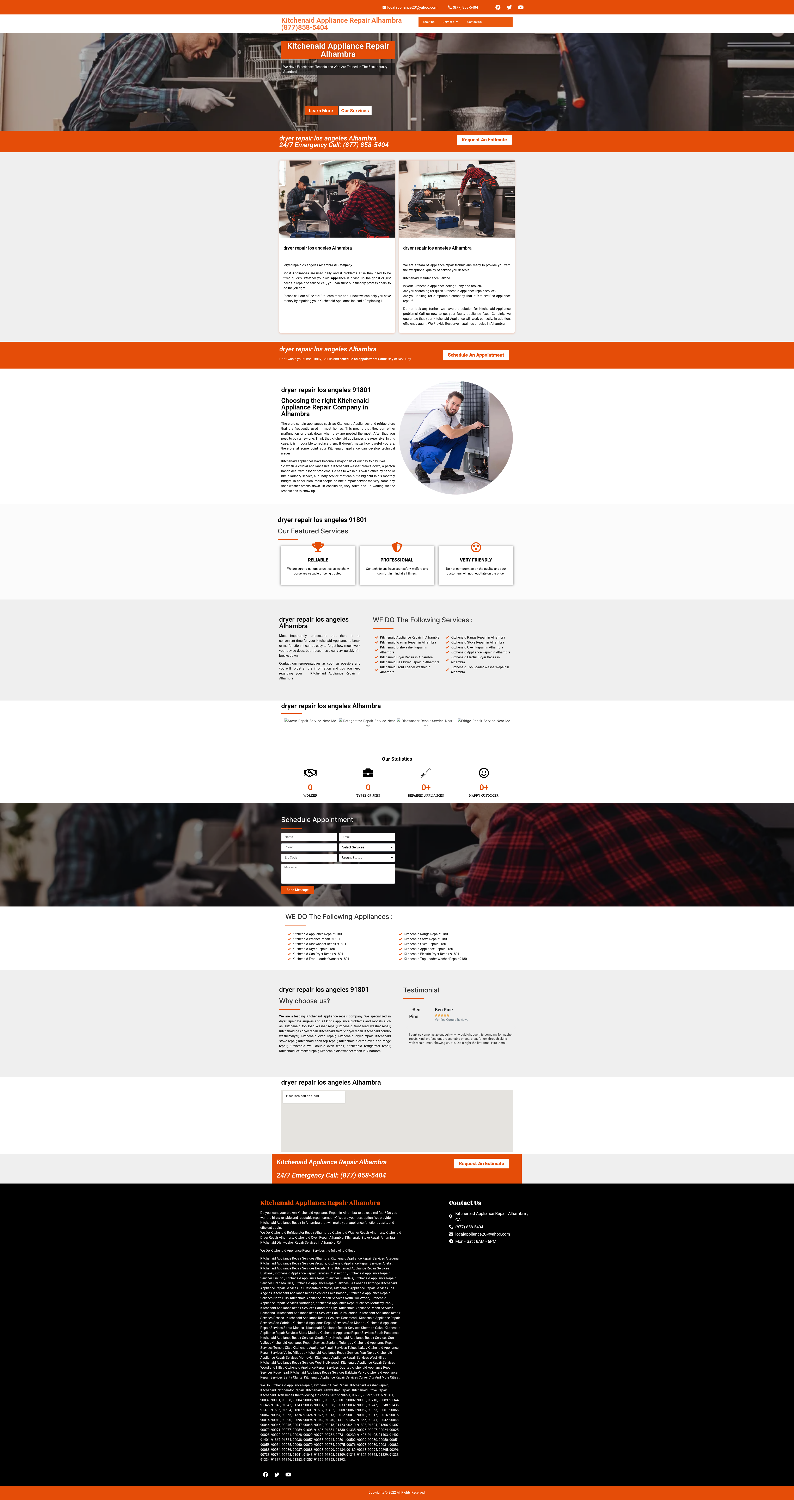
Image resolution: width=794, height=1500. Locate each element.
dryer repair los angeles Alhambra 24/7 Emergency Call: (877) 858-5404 (334, 141)
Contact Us (474, 22)
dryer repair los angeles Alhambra (328, 349)
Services (448, 22)
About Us (428, 22)
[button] (407, 1028)
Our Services (355, 110)
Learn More (321, 110)
